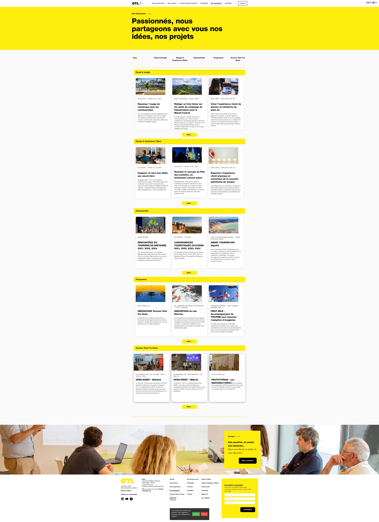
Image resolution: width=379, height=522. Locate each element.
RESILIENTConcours (173, 499)
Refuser (204, 514)
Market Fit (204, 494)
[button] (172, 3)
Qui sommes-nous (158, 3)
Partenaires (190, 483)
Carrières (190, 486)
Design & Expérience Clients (210, 483)
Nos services (174, 483)
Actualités (228, 3)
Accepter (196, 514)
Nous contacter (247, 460)
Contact (243, 3)
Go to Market (205, 498)
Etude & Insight (206, 479)
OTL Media (204, 3)
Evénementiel (205, 486)
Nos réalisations (216, 3)
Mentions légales (126, 490)
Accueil (172, 479)
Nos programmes (175, 486)
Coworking (204, 490)
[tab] (135, 57)
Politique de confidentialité (129, 494)
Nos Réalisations (139, 14)
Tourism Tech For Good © (188, 3)
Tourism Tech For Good (177, 494)
